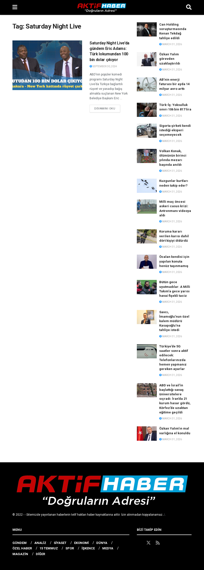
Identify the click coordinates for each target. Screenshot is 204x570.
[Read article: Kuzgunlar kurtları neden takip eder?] (147, 186)
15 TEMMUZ (49, 548)
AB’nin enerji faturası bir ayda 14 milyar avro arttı (174, 84)
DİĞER (40, 554)
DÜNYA (101, 543)
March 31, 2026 (172, 44)
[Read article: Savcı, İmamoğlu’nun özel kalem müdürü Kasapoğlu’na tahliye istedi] (147, 317)
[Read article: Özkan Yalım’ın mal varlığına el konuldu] (147, 433)
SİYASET (60, 543)
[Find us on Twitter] (148, 543)
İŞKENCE (88, 548)
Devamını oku (107, 108)
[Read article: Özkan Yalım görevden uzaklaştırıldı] (147, 59)
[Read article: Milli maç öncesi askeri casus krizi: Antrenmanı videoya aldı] (147, 207)
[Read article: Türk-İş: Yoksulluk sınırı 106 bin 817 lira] (147, 110)
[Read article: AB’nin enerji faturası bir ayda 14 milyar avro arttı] (147, 84)
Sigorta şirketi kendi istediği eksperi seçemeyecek (175, 130)
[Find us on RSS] (158, 543)
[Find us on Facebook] (139, 543)
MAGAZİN (20, 554)
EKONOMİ (81, 543)
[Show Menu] (14, 7)
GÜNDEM (19, 543)
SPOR (69, 548)
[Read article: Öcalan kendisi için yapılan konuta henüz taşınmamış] (147, 262)
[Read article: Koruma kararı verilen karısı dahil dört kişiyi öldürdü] (147, 236)
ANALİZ (40, 543)
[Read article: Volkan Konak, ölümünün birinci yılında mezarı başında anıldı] (147, 156)
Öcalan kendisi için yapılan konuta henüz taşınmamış (174, 261)
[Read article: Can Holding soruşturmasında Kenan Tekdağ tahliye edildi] (147, 29)
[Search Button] (189, 7)
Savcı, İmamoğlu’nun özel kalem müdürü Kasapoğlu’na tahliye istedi (174, 321)
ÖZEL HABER (22, 548)
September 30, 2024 (104, 66)
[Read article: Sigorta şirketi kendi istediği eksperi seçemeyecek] (147, 131)
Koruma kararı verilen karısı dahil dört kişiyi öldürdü (174, 236)
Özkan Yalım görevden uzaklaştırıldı (169, 58)
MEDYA (107, 548)
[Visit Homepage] (101, 7)
